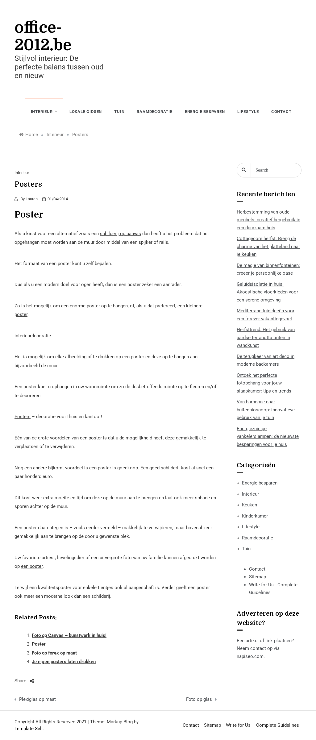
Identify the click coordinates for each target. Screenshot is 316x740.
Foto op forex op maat (54, 653)
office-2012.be (43, 36)
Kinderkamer (255, 516)
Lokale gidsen (85, 111)
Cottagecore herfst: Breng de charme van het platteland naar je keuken (268, 246)
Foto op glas (199, 699)
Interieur (42, 111)
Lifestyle (248, 111)
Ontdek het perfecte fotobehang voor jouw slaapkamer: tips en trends (264, 383)
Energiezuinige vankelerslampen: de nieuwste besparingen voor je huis (268, 436)
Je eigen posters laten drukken (64, 661)
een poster (32, 566)
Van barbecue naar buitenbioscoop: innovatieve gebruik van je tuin (266, 409)
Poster (39, 644)
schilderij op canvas (120, 233)
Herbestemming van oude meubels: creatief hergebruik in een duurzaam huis (268, 220)
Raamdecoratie (154, 111)
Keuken (249, 505)
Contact (281, 111)
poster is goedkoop (118, 468)
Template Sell (29, 728)
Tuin (119, 111)
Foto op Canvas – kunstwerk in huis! (69, 635)
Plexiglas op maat (37, 699)
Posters (23, 416)
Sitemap (257, 577)
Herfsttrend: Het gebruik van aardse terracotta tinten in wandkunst (266, 337)
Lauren (32, 199)
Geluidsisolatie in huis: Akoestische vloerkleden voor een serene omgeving (267, 292)
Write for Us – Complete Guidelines (262, 725)
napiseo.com (250, 656)
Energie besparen (205, 111)
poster (21, 314)
